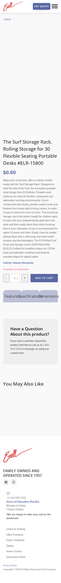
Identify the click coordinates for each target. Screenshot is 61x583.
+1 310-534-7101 (16, 497)
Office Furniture (14, 534)
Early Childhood (15, 540)
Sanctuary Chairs (15, 557)
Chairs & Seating (15, 529)
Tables (10, 546)
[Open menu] (55, 6)
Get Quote (41, 6)
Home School (13, 551)
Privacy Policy (10, 565)
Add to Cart (44, 278)
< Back (7, 19)
